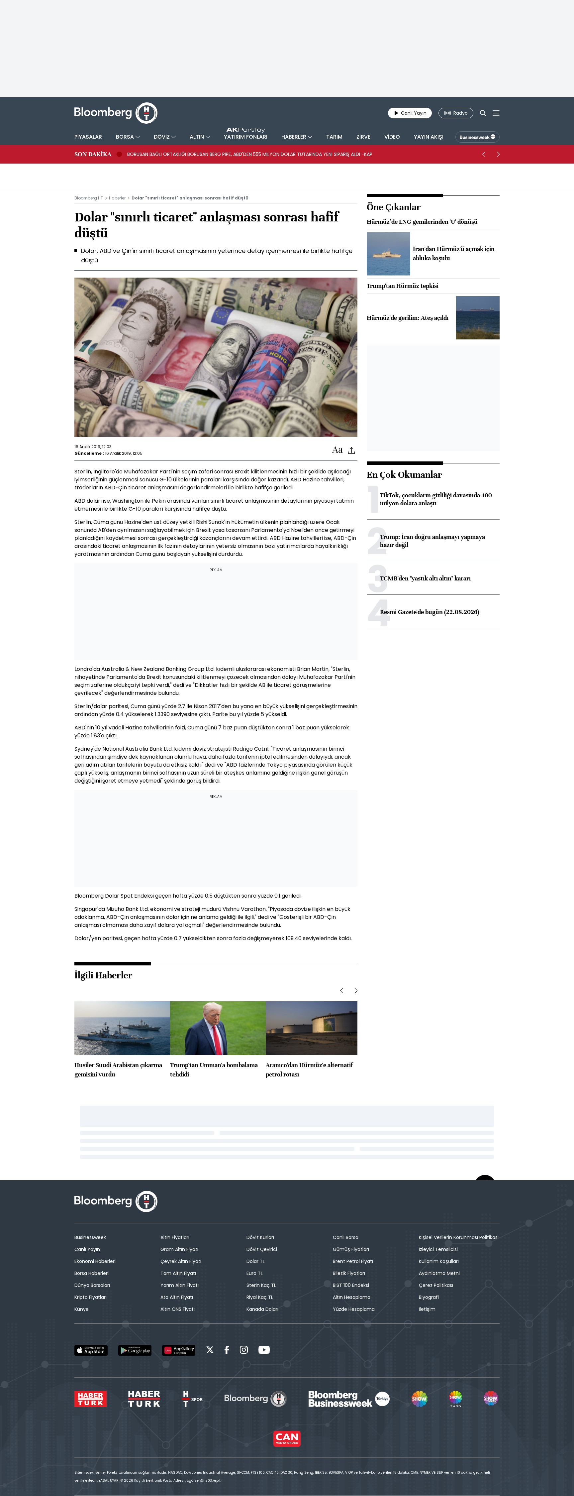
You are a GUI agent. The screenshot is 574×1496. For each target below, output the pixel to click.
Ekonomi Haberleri (95, 1261)
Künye (81, 1309)
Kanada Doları (262, 1309)
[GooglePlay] (134, 1350)
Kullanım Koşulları (439, 1261)
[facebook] (227, 1350)
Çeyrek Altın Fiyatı (180, 1261)
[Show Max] (492, 1399)
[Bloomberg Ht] (256, 1399)
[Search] (483, 113)
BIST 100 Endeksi (351, 1285)
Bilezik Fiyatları (349, 1273)
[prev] (483, 154)
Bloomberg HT (88, 198)
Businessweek (90, 1237)
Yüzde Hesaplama (354, 1309)
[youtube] (264, 1350)
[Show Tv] (420, 1399)
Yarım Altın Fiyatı (179, 1285)
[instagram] (244, 1350)
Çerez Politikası (436, 1285)
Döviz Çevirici (261, 1249)
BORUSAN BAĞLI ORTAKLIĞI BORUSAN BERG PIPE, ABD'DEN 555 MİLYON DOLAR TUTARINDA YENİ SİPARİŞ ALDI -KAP (249, 154)
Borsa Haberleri (91, 1273)
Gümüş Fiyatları (351, 1249)
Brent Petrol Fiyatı (353, 1261)
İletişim (427, 1309)
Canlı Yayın (87, 1249)
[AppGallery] (178, 1350)
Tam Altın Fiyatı (178, 1273)
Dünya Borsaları (92, 1285)
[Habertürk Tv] (144, 1399)
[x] (210, 1350)
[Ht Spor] (192, 1399)
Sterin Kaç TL (261, 1285)
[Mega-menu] (496, 113)
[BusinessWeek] (477, 137)
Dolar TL (255, 1261)
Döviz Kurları (260, 1237)
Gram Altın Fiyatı (179, 1249)
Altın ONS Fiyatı (177, 1309)
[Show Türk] (455, 1399)
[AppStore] (91, 1350)
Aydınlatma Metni (439, 1273)
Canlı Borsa (345, 1237)
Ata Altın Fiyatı (176, 1297)
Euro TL (254, 1273)
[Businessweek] (349, 1399)
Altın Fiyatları (174, 1237)
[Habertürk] (90, 1399)
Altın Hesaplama (351, 1297)
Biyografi (429, 1297)
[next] (498, 154)
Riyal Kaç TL (259, 1297)
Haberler (117, 198)
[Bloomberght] (115, 113)
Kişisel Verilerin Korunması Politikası (459, 1237)
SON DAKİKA (92, 154)
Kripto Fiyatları (90, 1297)
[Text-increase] (337, 450)
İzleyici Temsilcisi (438, 1249)
